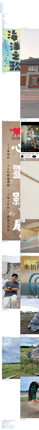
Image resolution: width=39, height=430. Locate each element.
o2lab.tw (7, 423)
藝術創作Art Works (1, 6)
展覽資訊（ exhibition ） (6, 28)
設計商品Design (1, 10)
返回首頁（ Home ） (5, 13)
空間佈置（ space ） (23, 160)
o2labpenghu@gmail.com (10, 427)
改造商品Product (1, 4)
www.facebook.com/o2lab (9, 425)
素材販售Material (1, 12)
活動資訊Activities (1, 8)
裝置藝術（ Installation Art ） (25, 28)
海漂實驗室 (3, 426)
